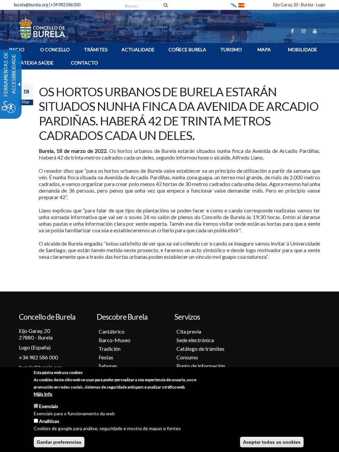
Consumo (187, 357)
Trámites (96, 49)
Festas (106, 357)
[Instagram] (304, 31)
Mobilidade (302, 49)
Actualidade (138, 49)
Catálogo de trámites (200, 348)
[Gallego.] (233, 5)
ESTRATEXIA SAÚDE (31, 63)
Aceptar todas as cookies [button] (272, 442)
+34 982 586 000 (65, 4)
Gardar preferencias (59, 442)
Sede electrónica (195, 340)
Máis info (43, 394)
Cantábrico (111, 331)
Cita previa (188, 331)
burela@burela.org (31, 4)
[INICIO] (42, 27)
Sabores (108, 366)
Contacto (84, 63)
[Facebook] (292, 31)
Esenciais (48, 406)
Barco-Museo (114, 340)
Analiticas (49, 421)
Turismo (231, 49)
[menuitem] (54, 50)
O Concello (55, 49)
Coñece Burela (187, 49)
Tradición (110, 348)
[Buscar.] (166, 5)
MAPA (264, 49)
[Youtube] (315, 31)
